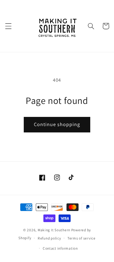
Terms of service (81, 238)
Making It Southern (54, 229)
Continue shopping (57, 124)
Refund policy (49, 238)
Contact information (60, 248)
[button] (8, 26)
